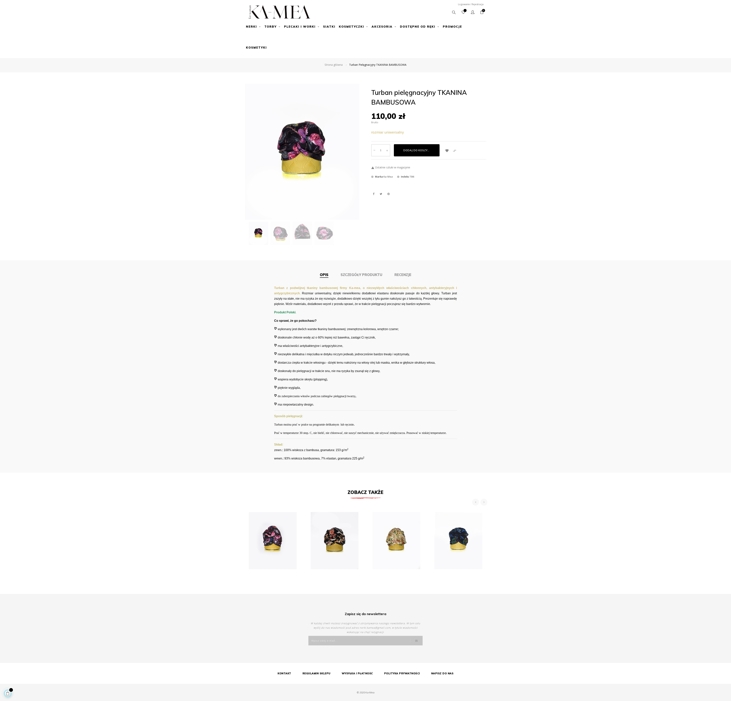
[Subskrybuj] (416, 640)
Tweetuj (381, 193)
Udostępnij (373, 193)
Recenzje (402, 275)
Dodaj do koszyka (417, 150)
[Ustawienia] (472, 12)
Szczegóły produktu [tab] (361, 275)
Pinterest (388, 193)
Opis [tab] (324, 275)
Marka (379, 176)
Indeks (405, 176)
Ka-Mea (388, 176)
